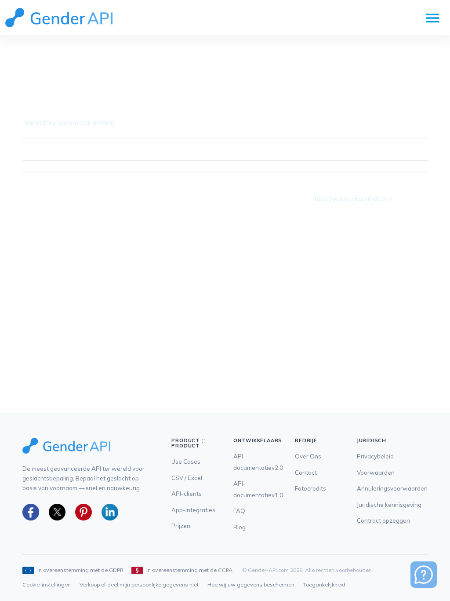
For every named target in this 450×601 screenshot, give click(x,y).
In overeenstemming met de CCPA (189, 570)
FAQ (239, 510)
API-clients (186, 493)
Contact (306, 472)
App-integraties (193, 509)
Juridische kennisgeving (389, 504)
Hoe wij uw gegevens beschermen (250, 584)
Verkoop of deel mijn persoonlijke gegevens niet (139, 584)
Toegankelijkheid (324, 584)
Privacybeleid (375, 456)
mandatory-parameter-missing (68, 122)
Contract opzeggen (383, 520)
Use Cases (185, 461)
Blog (239, 527)
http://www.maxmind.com (353, 198)
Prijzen (180, 525)
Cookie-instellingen (46, 584)
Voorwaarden (376, 472)
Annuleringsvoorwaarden (392, 488)
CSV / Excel (186, 477)
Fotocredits (310, 488)
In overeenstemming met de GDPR (80, 570)
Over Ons (308, 456)
